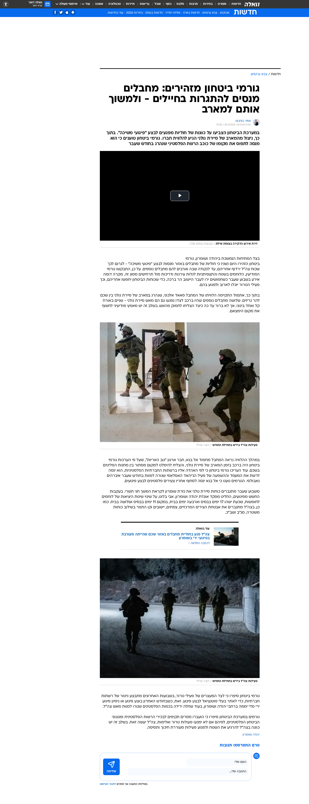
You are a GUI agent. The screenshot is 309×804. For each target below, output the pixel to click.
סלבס (180, 4)
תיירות (130, 4)
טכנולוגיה (114, 4)
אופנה (99, 4)
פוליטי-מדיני (172, 13)
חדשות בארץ (191, 13)
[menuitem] (233, 4)
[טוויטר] (61, 12)
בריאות (144, 4)
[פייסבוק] (55, 12)
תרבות (193, 4)
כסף (169, 4)
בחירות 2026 (134, 13)
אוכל (157, 4)
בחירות (208, 4)
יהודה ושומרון (251, 734)
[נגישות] (5, 4)
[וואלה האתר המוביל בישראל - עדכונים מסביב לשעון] (252, 4)
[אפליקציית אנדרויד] (72, 12)
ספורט (222, 4)
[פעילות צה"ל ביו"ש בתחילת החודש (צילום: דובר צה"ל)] (180, 385)
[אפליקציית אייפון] (67, 12)
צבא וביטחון (209, 13)
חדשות (236, 4)
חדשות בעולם (154, 13)
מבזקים (224, 13)
